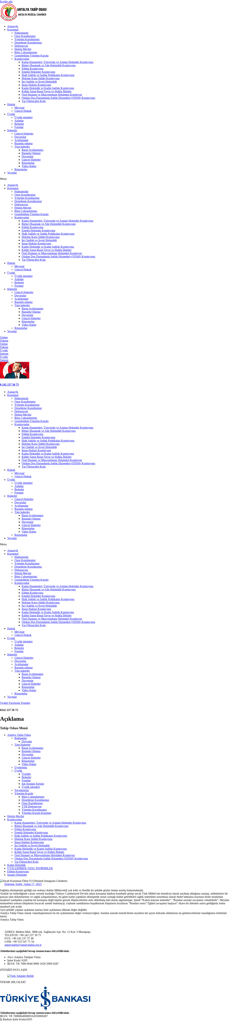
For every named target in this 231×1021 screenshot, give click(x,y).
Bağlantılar (20, 738)
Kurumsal (12, 29)
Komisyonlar (21, 58)
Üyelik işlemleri (23, 117)
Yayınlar (12, 172)
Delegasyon (21, 45)
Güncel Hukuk (22, 110)
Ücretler (26, 773)
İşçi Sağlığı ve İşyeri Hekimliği (39, 81)
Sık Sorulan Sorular (33, 783)
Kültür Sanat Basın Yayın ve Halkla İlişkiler (46, 91)
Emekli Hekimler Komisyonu (38, 71)
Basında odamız (23, 143)
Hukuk (11, 104)
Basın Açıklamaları (32, 149)
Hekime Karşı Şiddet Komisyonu (41, 78)
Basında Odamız (31, 153)
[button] (115, 178)
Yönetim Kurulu (23, 793)
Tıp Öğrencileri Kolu (34, 101)
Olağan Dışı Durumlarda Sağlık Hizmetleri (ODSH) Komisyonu (58, 97)
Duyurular (20, 136)
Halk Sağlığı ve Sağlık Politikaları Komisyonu (48, 75)
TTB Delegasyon (32, 806)
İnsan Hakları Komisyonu (36, 84)
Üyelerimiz (20, 767)
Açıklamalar (21, 140)
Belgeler (19, 123)
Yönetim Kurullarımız (27, 39)
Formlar (18, 127)
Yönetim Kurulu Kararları (36, 812)
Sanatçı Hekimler (17, 874)
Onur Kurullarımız (25, 36)
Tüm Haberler (22, 744)
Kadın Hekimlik (16, 865)
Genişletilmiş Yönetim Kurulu (31, 55)
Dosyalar (27, 741)
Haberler (12, 130)
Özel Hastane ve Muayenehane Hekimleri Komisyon (52, 94)
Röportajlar (28, 162)
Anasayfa (12, 26)
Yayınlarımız (21, 790)
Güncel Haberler (23, 133)
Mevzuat (19, 107)
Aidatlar (19, 120)
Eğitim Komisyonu (32, 68)
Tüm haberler (22, 146)
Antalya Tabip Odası (19, 734)
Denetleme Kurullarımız (28, 42)
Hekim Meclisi (22, 49)
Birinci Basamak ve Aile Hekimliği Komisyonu (49, 65)
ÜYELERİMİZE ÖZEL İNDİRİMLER (30, 868)
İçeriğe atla (6, 1)
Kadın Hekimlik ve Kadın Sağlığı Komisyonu (48, 88)
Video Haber (29, 166)
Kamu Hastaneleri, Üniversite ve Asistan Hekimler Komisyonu (57, 62)
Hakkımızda (21, 32)
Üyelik (11, 114)
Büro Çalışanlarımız (25, 52)
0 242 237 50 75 (9, 384)
